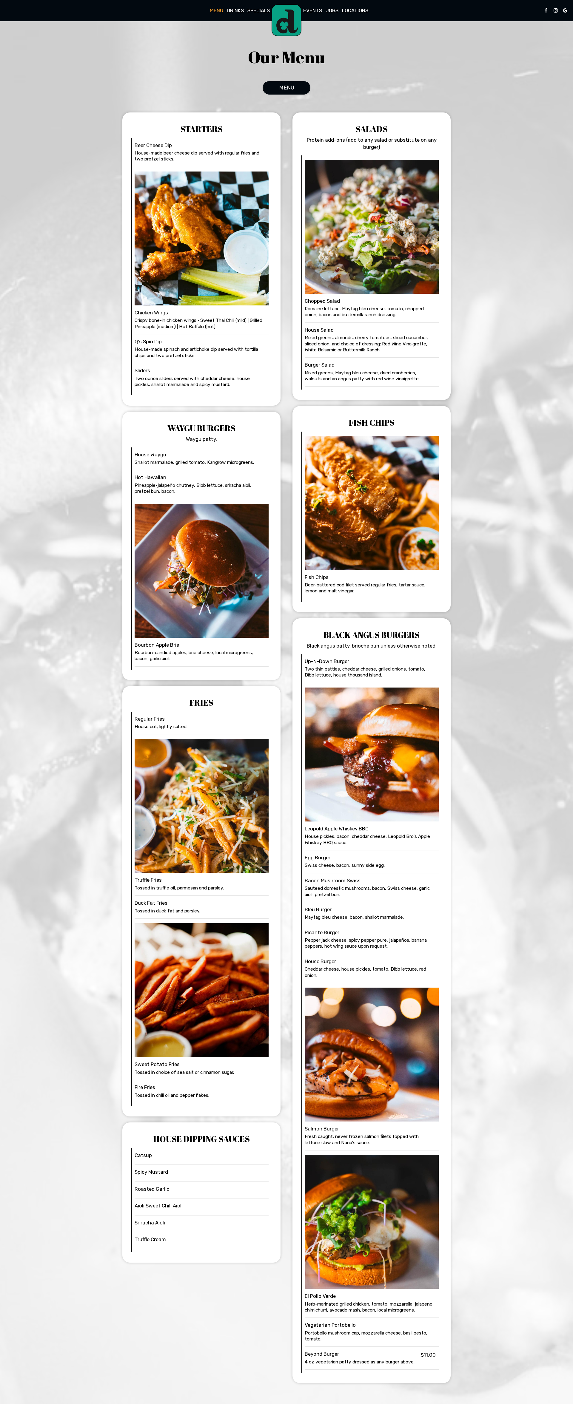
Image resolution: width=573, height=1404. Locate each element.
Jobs (332, 10)
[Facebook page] (546, 10)
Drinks (235, 10)
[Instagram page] (555, 10)
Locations (355, 10)
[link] (286, 20)
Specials (258, 10)
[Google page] (565, 10)
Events (312, 10)
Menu (216, 10)
